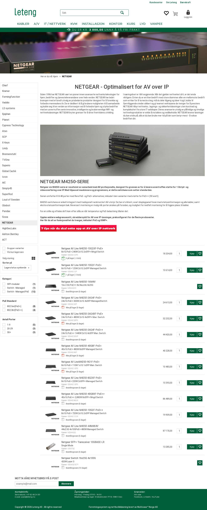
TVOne (6, 159)
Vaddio (5, 102)
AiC (4, 182)
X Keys (6, 142)
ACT (4, 239)
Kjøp (192, 253)
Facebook (138, 497)
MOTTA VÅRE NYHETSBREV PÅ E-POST (37, 478)
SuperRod (7, 194)
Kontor (115, 24)
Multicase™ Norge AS (147, 507)
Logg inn (188, 17)
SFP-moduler (13, 284)
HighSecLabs (9, 228)
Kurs (131, 24)
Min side (137, 494)
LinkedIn (147, 497)
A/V (36, 24)
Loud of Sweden (11, 199)
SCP (4, 136)
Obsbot (6, 205)
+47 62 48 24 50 (33, 494)
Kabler (23, 24)
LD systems (8, 108)
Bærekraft (185, 2)
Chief (5, 85)
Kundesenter (156, 2)
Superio (6, 165)
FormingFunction (11, 96)
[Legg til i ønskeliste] (199, 253)
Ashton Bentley (10, 234)
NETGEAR (67, 76)
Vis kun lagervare (15, 252)
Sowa (5, 216)
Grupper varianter (15, 248)
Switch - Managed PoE (18, 291)
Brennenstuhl (9, 154)
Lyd (143, 24)
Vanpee (156, 24)
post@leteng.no (28, 497)
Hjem (55, 76)
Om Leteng (171, 2)
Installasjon (93, 24)
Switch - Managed (16, 288)
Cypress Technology (13, 125)
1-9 (8, 325)
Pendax (6, 211)
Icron (5, 176)
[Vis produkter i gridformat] (33, 258)
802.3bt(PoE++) (15, 310)
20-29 (10, 328)
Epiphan (6, 114)
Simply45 (7, 188)
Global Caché (9, 171)
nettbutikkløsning (119, 507)
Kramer (6, 91)
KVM (73, 24)
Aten (4, 131)
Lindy (5, 148)
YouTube (155, 497)
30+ (9, 332)
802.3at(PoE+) (14, 306)
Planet (5, 119)
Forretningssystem (98, 507)
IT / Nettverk (55, 24)
